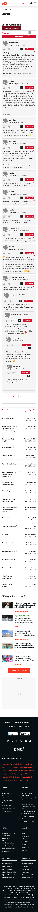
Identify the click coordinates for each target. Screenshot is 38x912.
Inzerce (26, 722)
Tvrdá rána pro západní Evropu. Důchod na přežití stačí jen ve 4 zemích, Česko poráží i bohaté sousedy (24, 658)
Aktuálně (5, 788)
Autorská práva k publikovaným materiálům (18, 895)
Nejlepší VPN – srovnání (9, 875)
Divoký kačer (5, 851)
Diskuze (12, 10)
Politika (4, 828)
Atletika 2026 (25, 847)
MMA (23, 833)
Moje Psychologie (8, 764)
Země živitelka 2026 (27, 878)
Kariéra (27, 726)
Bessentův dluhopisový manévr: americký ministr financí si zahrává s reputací (24, 646)
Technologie (6, 858)
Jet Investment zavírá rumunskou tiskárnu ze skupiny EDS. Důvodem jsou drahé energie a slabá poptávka (24, 633)
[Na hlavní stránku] (4, 3)
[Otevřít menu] (35, 3)
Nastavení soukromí (12, 902)
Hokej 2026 (24, 839)
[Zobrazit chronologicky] (31, 33)
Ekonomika (25, 858)
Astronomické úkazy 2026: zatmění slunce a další (28, 807)
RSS (20, 726)
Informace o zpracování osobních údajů (15, 900)
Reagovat (30, 49)
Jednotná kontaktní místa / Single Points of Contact (18, 904)
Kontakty (8, 722)
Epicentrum (5, 793)
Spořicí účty (24, 866)
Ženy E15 (4, 10)
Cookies (31, 900)
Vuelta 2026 (24, 780)
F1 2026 (23, 844)
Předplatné (11, 726)
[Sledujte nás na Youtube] (25, 741)
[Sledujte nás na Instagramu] (21, 741)
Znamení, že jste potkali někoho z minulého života (28, 800)
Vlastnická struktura (25, 902)
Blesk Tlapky (19, 764)
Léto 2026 (24, 788)
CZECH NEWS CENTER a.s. (26, 886)
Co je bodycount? (7, 811)
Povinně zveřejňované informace (23, 907)
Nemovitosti (12, 771)
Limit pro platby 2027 (27, 869)
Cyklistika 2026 (25, 850)
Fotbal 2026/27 (25, 836)
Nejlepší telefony (7, 866)
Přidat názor (19, 36)
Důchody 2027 (25, 872)
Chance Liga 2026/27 (11, 780)
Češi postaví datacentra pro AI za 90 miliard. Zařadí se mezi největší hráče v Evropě (25, 605)
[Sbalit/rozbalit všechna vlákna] (30, 35)
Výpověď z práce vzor (8, 849)
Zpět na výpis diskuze (11, 28)
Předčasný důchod (27, 863)
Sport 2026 (25, 828)
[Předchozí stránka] (13, 397)
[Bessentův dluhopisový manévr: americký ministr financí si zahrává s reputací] (7, 648)
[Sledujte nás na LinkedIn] (8, 741)
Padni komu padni (7, 846)
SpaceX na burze (7, 863)
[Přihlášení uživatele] (31, 3)
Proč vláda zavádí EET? (8, 843)
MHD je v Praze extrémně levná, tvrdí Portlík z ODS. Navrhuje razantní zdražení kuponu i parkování (24, 621)
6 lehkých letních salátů (28, 821)
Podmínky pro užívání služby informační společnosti (18, 897)
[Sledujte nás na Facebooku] (16, 741)
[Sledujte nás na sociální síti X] (12, 741)
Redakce (18, 722)
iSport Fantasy (13, 767)
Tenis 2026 (24, 842)
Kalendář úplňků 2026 (8, 808)
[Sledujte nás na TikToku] (30, 741)
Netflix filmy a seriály (8, 878)
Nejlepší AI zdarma (7, 869)
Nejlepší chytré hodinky (9, 872)
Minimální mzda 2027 (27, 875)
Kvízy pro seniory (7, 805)
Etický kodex (8, 907)
